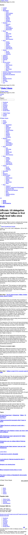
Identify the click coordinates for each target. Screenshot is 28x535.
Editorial (8, 52)
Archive (5, 80)
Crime (7, 12)
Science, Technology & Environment (12, 71)
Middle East (9, 36)
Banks (7, 25)
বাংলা (1, 95)
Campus (8, 20)
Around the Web (7, 73)
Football (8, 43)
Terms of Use (6, 499)
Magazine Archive (7, 78)
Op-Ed (7, 51)
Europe (7, 37)
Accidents (8, 21)
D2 (3, 61)
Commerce (8, 27)
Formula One (9, 47)
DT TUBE (5, 81)
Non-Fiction (9, 69)
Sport (4, 40)
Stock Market (9, 28)
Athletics (8, 46)
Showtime (5, 58)
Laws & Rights (9, 13)
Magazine (5, 57)
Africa (7, 35)
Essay (7, 70)
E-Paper (5, 114)
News (4, 123)
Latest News (3, 451)
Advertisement (6, 503)
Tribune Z (5, 55)
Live (4, 82)
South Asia (8, 33)
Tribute (7, 67)
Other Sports (9, 48)
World (4, 31)
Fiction (7, 66)
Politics (8, 17)
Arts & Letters (6, 62)
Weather (8, 18)
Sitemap (5, 502)
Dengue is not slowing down (7, 464)
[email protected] (4, 514)
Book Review (9, 65)
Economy (8, 24)
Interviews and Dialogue (9, 74)
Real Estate (9, 29)
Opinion (5, 50)
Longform (8, 54)
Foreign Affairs (9, 130)
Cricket (7, 42)
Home (4, 9)
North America (9, 39)
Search (4, 492)
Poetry (7, 63)
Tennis (7, 44)
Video (4, 491)
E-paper (5, 8)
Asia (7, 32)
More (4, 184)
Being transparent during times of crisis (11, 469)
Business (5, 22)
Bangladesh (6, 10)
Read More (3, 418)
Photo (4, 77)
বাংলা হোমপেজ (24, 480)
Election (8, 129)
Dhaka (7, 16)
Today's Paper (6, 113)
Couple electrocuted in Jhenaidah (9, 454)
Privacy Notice (6, 500)
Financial (5, 59)
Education (8, 14)
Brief (4, 76)
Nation (7, 131)
